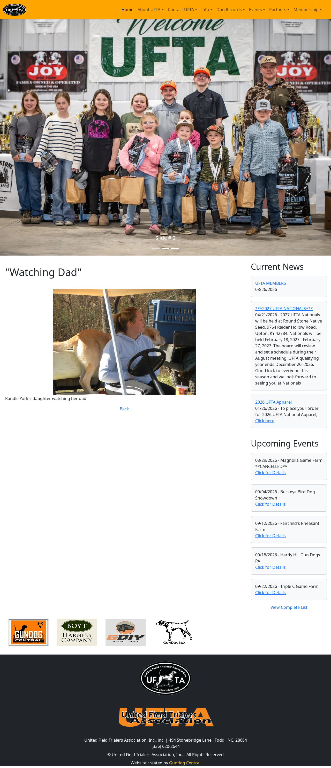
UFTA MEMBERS (270, 283)
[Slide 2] (165, 248)
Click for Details (270, 472)
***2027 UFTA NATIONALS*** (284, 308)
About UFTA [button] (149, 9)
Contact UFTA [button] (181, 9)
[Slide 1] (156, 248)
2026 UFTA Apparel (273, 402)
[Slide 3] (175, 248)
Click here (264, 421)
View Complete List (288, 607)
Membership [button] (306, 9)
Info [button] (205, 9)
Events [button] (255, 9)
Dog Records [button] (229, 9)
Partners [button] (277, 9)
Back (124, 409)
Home (127, 9)
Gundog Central (184, 763)
